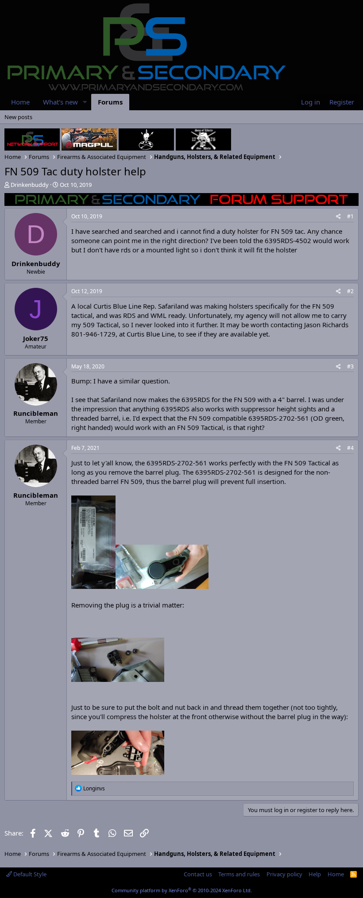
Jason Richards (326, 324)
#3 (350, 366)
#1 (350, 216)
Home (20, 101)
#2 (350, 291)
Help (315, 874)
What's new (60, 101)
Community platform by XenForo (182, 890)
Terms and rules (239, 874)
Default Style (29, 874)
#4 (350, 448)
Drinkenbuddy (30, 185)
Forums (110, 101)
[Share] (338, 217)
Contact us (198, 874)
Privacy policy (284, 874)
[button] (85, 102)
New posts (18, 117)
